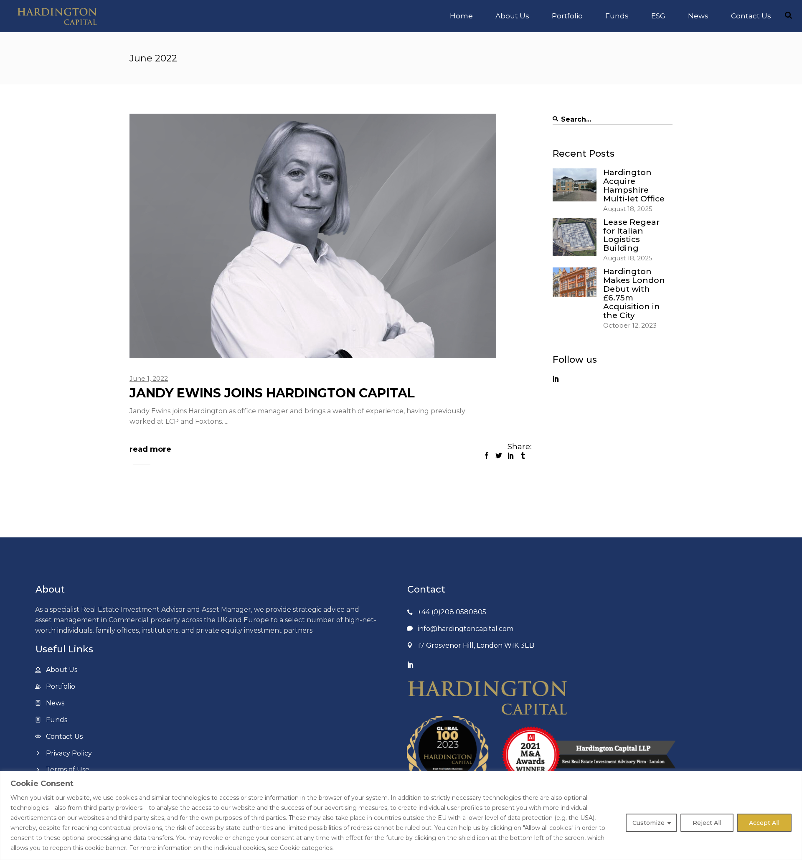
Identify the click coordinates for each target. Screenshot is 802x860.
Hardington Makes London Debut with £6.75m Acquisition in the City (634, 293)
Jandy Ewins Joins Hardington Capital (272, 393)
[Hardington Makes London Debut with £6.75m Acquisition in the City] (574, 282)
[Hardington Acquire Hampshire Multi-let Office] (574, 184)
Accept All (764, 823)
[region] (401, 815)
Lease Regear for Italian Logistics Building (631, 235)
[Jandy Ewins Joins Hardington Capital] (312, 236)
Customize (648, 823)
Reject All (707, 823)
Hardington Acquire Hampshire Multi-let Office (634, 186)
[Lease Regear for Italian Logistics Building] (574, 237)
